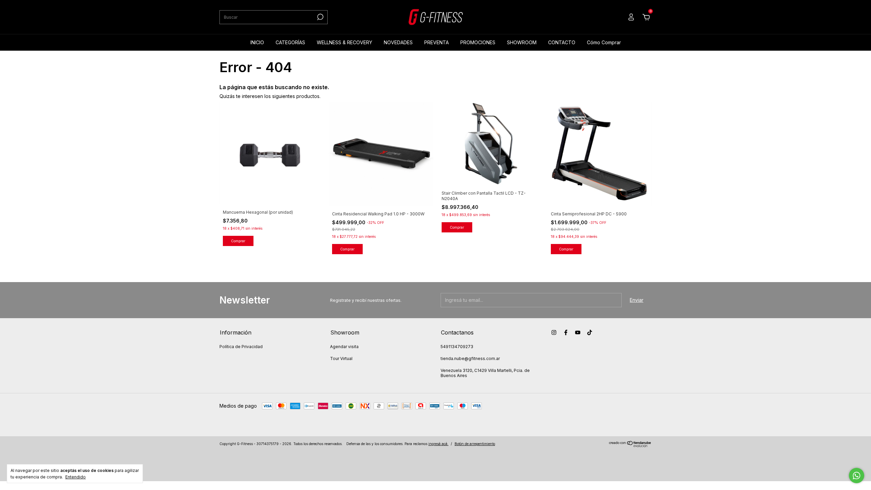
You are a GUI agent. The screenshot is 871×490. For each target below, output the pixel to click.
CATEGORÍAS (290, 42)
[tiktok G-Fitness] (589, 332)
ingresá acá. (438, 444)
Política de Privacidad (241, 346)
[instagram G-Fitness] (554, 332)
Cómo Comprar (604, 42)
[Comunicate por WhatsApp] (856, 475)
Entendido (75, 476)
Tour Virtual (341, 358)
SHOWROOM (522, 42)
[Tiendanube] (630, 445)
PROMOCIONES (477, 42)
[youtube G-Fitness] (577, 332)
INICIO (257, 42)
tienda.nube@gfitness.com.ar (470, 358)
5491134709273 (457, 346)
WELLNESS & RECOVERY (344, 42)
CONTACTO (561, 42)
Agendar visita (344, 346)
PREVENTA (436, 42)
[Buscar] (319, 17)
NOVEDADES (398, 42)
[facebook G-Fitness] (566, 332)
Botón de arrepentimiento (475, 444)
